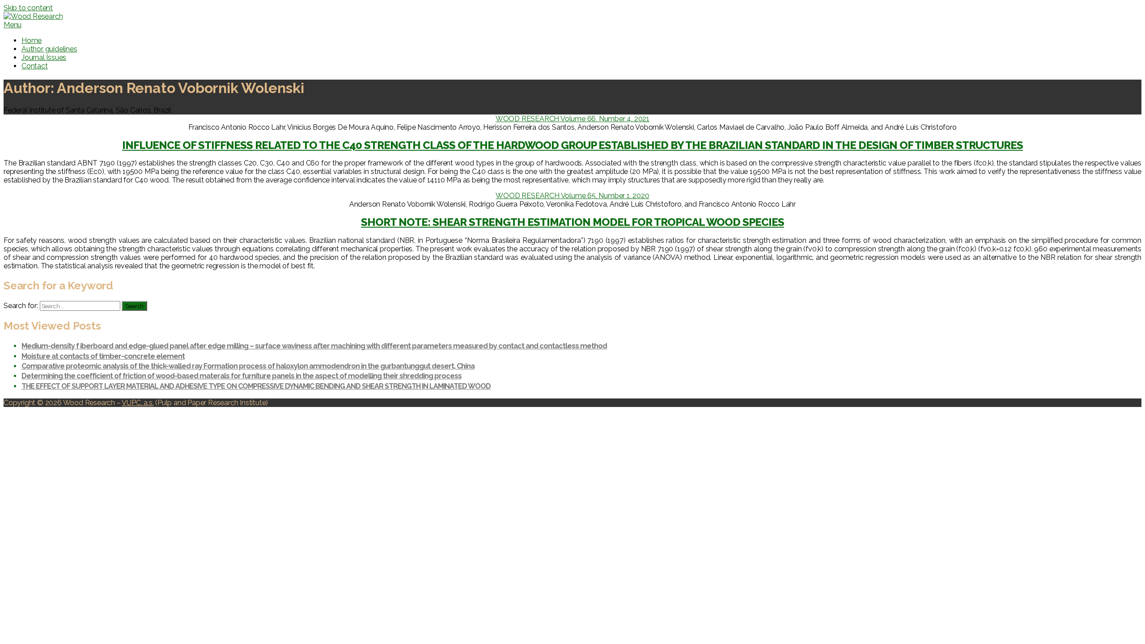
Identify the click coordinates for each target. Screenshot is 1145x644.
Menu (12, 25)
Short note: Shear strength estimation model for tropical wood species (572, 222)
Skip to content (28, 8)
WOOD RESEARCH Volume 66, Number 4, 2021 (572, 118)
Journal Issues (43, 57)
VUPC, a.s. (137, 402)
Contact (34, 66)
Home (31, 40)
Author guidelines (49, 49)
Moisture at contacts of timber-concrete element (103, 356)
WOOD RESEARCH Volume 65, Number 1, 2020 (572, 195)
